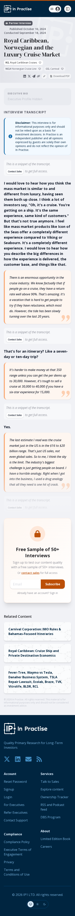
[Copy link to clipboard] (38, 76)
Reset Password (15, 781)
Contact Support (16, 820)
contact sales (30, 573)
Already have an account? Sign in (37, 593)
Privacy (9, 862)
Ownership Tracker (54, 797)
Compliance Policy (17, 842)
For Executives (14, 805)
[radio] (31, 904)
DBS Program (50, 817)
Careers (46, 846)
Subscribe (52, 584)
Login (8, 797)
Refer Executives (16, 812)
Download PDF (61, 76)
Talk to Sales (50, 781)
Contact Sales (15, 171)
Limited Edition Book (55, 839)
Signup (9, 789)
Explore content (52, 789)
